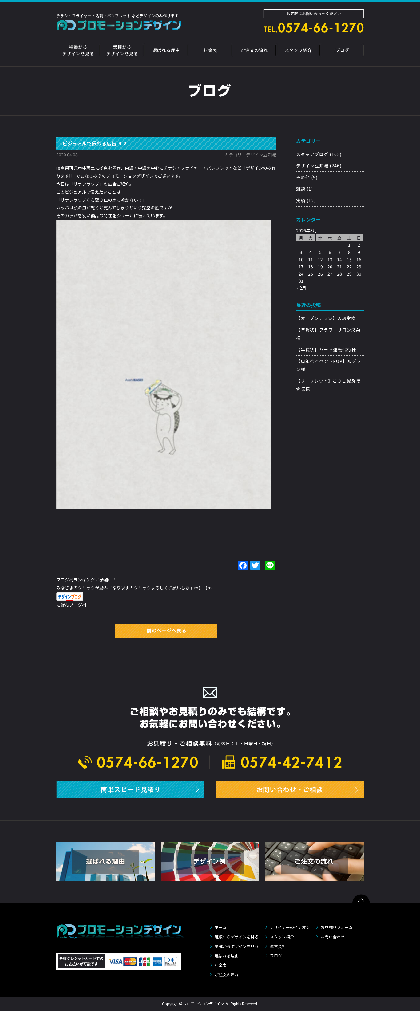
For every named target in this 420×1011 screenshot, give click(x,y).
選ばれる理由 (227, 955)
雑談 (300, 189)
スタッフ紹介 (282, 937)
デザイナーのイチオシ (290, 927)
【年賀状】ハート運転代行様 (326, 349)
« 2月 (301, 288)
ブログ (276, 955)
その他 (303, 177)
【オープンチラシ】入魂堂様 (326, 318)
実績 (300, 200)
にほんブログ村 (71, 605)
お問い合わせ (333, 937)
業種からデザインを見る (237, 946)
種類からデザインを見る (237, 937)
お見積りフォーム (337, 927)
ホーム (221, 927)
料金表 (221, 965)
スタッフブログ (312, 154)
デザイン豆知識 (312, 166)
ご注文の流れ (227, 975)
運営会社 (278, 946)
